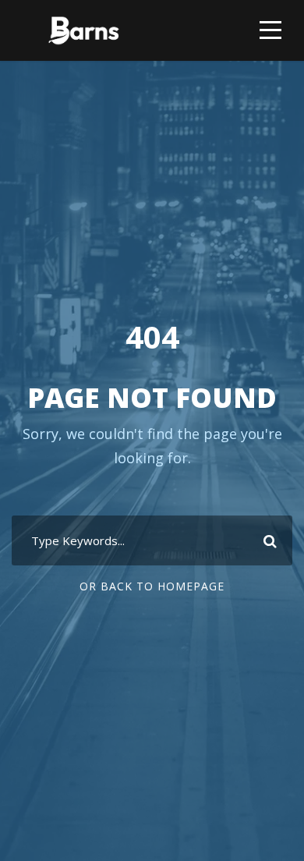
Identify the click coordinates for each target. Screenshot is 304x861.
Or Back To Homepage (152, 586)
